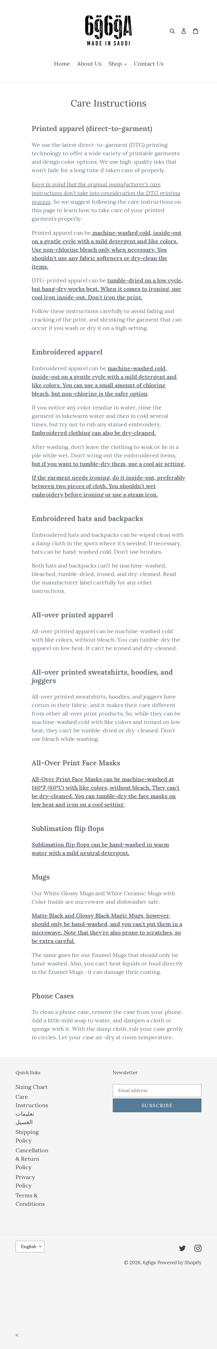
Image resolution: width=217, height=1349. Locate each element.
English (28, 1246)
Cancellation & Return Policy (32, 1159)
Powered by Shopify (179, 1262)
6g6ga (149, 1262)
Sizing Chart (32, 1086)
